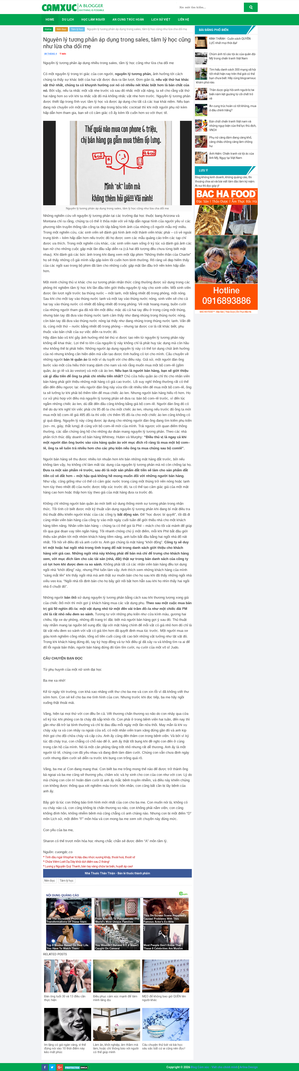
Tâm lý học (77, 29)
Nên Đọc (61, 29)
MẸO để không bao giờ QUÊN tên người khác (164, 998)
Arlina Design (249, 1067)
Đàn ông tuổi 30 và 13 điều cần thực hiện (64, 998)
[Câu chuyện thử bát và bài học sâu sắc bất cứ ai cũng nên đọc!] (165, 1024)
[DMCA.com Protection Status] (76, 1067)
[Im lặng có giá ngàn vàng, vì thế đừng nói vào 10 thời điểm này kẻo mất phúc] (67, 1024)
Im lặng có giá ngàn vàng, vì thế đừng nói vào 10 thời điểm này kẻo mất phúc (65, 1048)
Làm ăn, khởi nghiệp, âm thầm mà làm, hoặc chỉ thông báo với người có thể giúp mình (116, 1048)
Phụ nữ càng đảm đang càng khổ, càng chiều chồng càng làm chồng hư (230, 142)
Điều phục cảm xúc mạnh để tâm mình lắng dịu (115, 998)
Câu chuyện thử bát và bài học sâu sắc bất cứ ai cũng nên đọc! (163, 1046)
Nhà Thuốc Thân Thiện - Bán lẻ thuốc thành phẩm (117, 873)
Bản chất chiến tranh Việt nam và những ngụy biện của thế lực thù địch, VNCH (232, 126)
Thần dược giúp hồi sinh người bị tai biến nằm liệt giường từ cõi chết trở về (231, 94)
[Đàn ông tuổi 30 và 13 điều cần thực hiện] (67, 976)
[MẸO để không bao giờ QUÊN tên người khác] (165, 976)
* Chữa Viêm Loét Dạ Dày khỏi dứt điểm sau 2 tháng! (76, 861)
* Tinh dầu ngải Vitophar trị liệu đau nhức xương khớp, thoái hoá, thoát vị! (89, 857)
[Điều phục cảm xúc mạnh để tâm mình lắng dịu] (116, 976)
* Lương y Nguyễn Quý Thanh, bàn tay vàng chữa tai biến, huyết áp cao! (88, 866)
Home (48, 29)
